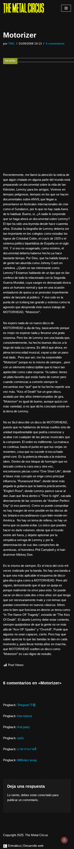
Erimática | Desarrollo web (25, 845)
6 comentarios (55, 43)
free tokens (24, 716)
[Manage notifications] (64, 840)
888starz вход (27, 760)
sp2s (20, 738)
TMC (11, 43)
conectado (45, 795)
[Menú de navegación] (66, 8)
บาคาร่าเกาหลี (26, 749)
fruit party (23, 727)
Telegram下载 (26, 705)
